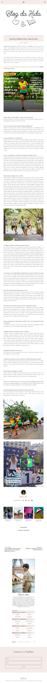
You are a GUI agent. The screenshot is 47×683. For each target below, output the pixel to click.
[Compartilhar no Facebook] (23, 500)
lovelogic (31, 680)
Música (17, 637)
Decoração (17, 635)
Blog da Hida (8, 680)
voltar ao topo (23, 678)
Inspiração (29, 616)
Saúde (23, 626)
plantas (29, 637)
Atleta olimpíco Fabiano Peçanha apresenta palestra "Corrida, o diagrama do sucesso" (13, 550)
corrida (21, 42)
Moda (29, 635)
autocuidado (18, 616)
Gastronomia (29, 628)
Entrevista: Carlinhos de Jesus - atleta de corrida (24, 39)
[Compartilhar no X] (26, 500)
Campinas (17, 614)
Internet (29, 630)
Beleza (23, 632)
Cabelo (17, 630)
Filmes (17, 623)
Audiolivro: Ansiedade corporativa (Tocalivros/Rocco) (33, 549)
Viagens (17, 628)
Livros (23, 612)
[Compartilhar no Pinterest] (29, 500)
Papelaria (29, 623)
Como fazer (23, 619)
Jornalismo (25, 42)
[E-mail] (32, 500)
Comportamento (29, 621)
